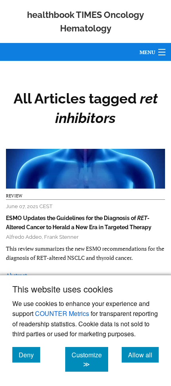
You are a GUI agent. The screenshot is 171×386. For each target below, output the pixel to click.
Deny (29, 354)
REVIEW (14, 196)
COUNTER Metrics (62, 313)
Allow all (143, 354)
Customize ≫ (90, 359)
